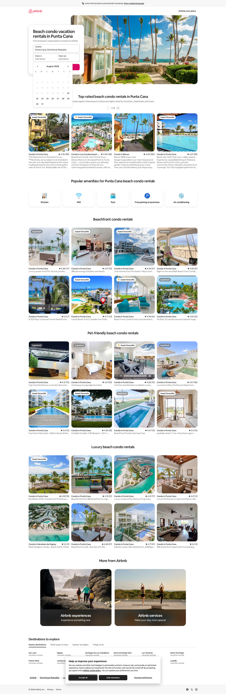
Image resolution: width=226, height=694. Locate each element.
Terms (58, 689)
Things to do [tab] (98, 645)
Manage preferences (143, 677)
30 (37, 104)
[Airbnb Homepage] (35, 11)
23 (37, 98)
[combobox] (56, 49)
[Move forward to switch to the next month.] (68, 66)
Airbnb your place (187, 11)
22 (68, 93)
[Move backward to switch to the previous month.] (37, 66)
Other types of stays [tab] (59, 645)
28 (63, 98)
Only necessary (113, 677)
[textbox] (44, 59)
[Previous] (108, 108)
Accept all (83, 677)
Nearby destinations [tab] (37, 645)
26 (53, 98)
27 (58, 98)
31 (42, 104)
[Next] (118, 108)
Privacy (50, 689)
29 (68, 98)
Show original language (134, 3)
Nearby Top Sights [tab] (81, 645)
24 (42, 98)
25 (47, 98)
